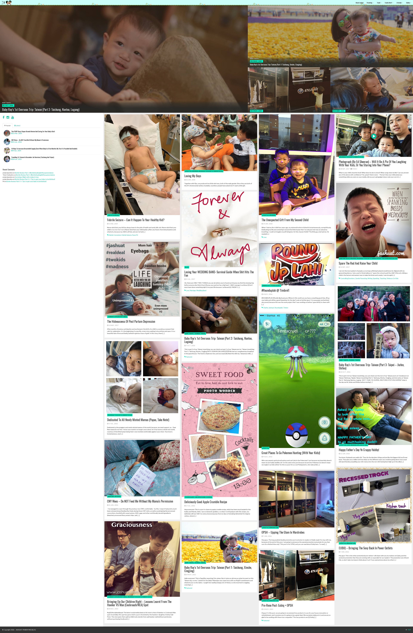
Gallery (408, 3)
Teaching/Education (389, 258)
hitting (370, 278)
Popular (8, 125)
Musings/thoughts (206, 171)
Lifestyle (399, 3)
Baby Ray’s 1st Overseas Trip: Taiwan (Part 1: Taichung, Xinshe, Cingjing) (218, 569)
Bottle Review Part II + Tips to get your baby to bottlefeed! (35, 179)
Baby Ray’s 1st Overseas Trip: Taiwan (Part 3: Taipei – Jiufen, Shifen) (371, 366)
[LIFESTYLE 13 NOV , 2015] (289, 95)
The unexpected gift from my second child (285, 220)
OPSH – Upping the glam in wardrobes (283, 532)
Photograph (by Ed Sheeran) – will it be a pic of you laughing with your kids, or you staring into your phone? (372, 163)
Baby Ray (342, 258)
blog (348, 258)
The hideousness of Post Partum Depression (131, 321)
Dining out (266, 285)
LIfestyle (188, 171)
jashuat (271, 308)
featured (189, 357)
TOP (409, 630)
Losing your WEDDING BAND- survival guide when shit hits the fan (219, 273)
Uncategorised (113, 215)
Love (348, 445)
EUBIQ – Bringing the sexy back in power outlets (366, 548)
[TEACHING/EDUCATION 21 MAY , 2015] (371, 90)
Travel (379, 3)
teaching (383, 278)
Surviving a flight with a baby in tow (27, 177)
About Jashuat (360, 3)
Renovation (351, 543)
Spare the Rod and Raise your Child (358, 263)
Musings (195, 171)
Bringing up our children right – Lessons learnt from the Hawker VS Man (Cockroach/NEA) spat (139, 603)
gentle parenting (361, 278)
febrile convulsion (115, 235)
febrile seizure (127, 235)
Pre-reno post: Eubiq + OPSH (277, 605)
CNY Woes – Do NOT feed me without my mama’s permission (140, 501)
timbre (285, 308)
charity (265, 308)
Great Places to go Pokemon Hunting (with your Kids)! (291, 453)
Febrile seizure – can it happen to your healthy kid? (135, 220)
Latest (18, 125)
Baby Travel (343, 360)
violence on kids (392, 278)
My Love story (362, 445)
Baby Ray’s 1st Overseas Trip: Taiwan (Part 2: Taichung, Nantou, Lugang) (218, 340)
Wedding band (201, 290)
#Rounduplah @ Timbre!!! (275, 290)
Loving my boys (192, 176)
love (264, 237)
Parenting (370, 3)
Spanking (376, 278)
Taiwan (351, 360)
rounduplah (279, 308)
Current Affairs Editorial (117, 316)
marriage (193, 290)
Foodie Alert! (388, 3)
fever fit (135, 235)
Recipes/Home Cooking (203, 497)
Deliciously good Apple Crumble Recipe (205, 502)
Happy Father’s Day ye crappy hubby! (359, 450)
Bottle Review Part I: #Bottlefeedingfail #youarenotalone (34, 173)
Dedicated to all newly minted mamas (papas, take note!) (138, 420)
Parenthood (218, 171)
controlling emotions (347, 278)
